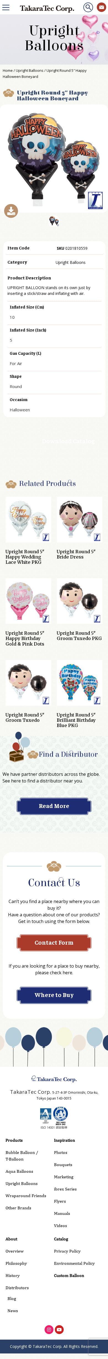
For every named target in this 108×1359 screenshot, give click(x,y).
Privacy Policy (67, 1251)
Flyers (60, 1201)
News (12, 1310)
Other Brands (18, 1207)
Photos (60, 1152)
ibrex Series (65, 1189)
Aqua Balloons (19, 1171)
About (11, 1238)
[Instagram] (49, 1329)
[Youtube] (59, 1329)
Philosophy (16, 1263)
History (13, 1275)
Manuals (62, 1213)
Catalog (61, 1238)
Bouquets (63, 1164)
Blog (11, 1298)
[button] (88, 7)
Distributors (17, 1287)
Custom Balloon (69, 1275)
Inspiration (64, 1140)
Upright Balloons (54, 38)
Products (14, 1140)
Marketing (63, 1176)
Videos (60, 1225)
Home (8, 70)
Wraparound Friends (26, 1195)
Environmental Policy (74, 1263)
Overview (15, 1251)
